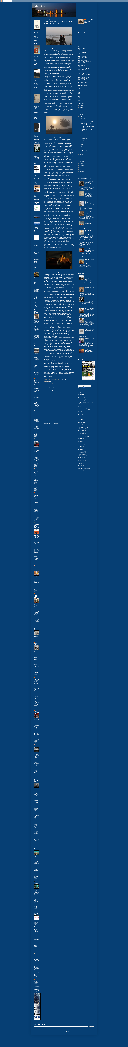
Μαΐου (82, 144)
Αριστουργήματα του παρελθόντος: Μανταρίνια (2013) (89, 182)
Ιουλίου (82, 140)
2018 (79, 96)
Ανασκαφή (36, 270)
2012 (81, 167)
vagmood (36, 883)
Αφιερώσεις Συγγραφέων (36, 232)
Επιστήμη (81, 416)
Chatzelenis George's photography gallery (36, 568)
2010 (81, 171)
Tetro (82, 70)
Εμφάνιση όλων (37, 986)
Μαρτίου (82, 148)
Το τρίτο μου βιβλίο (89, 221)
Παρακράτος (81, 443)
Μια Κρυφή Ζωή (84, 56)
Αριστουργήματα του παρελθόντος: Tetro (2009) (89, 299)
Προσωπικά (81, 454)
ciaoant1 (35, 494)
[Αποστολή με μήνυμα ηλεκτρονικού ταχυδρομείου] (45, 381)
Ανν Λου (35, 981)
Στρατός (81, 458)
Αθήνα (80, 392)
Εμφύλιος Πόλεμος (84, 51)
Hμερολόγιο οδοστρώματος (36, 414)
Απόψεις (81, 400)
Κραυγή (35, 921)
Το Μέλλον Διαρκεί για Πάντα (86, 68)
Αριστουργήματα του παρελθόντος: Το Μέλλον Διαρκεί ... (87, 127)
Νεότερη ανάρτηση (47, 420)
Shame (82, 66)
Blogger (67, 1031)
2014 (81, 163)
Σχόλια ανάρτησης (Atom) (54, 423)
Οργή (80, 439)
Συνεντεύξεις (81, 460)
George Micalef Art (36, 712)
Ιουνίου (82, 142)
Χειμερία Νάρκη (84, 62)
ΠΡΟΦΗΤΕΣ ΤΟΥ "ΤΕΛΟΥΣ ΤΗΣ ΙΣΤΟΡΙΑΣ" (36, 684)
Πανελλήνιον (83, 49)
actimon (35, 346)
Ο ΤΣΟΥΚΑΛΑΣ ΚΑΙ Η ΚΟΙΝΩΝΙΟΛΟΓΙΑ (36, 387)
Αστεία (80, 404)
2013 (81, 165)
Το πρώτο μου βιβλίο (89, 191)
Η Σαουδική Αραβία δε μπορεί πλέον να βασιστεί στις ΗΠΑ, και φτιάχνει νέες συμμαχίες (36, 499)
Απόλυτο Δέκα (49, 383)
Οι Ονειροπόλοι (84, 78)
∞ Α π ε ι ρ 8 (36, 954)
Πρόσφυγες (81, 452)
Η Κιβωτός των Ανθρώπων (86, 61)
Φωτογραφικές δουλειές (84, 468)
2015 (79, 100)
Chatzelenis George (90, 19)
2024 (79, 88)
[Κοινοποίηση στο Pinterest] (50, 381)
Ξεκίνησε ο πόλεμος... (89, 349)
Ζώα (80, 419)
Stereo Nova (36, 629)
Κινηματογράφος (82, 427)
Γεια (35, 982)
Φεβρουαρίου (83, 150)
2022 (79, 91)
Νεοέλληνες (81, 433)
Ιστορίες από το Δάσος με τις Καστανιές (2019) (86, 124)
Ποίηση (80, 446)
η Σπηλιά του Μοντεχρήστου (36, 382)
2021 (79, 92)
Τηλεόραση (81, 466)
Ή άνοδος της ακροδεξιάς (87, 202)
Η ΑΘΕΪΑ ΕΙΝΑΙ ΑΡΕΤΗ (36, 596)
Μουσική (81, 432)
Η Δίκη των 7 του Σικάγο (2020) (87, 121)
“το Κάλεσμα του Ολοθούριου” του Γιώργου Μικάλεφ (36, 722)
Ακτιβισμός (81, 395)
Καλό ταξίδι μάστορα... (89, 211)
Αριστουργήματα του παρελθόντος (59, 383)
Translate (87, 387)
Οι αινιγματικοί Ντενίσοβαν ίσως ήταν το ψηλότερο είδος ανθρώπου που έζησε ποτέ (36, 282)
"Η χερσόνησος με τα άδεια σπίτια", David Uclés (36, 654)
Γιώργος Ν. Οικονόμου (36, 680)
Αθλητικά (81, 394)
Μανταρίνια (83, 65)
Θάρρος (80, 420)
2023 (79, 89)
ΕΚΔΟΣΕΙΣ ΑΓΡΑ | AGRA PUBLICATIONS (36, 526)
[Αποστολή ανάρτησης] (65, 379)
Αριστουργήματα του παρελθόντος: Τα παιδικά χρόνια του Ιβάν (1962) (89, 277)
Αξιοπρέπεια (81, 397)
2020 (79, 93)
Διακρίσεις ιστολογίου (83, 409)
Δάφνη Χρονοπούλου (36, 312)
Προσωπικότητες (82, 455)
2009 (81, 173)
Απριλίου (83, 146)
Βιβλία (80, 406)
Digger (82, 54)
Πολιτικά (81, 449)
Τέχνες (80, 465)
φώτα (35, 746)
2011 (81, 169)
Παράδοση (81, 441)
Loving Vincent (84, 60)
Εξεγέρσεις (81, 412)
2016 (79, 99)
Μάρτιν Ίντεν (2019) (84, 119)
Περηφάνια (81, 444)
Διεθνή (80, 411)
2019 (79, 95)
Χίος (80, 470)
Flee (81, 53)
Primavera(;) (83, 48)
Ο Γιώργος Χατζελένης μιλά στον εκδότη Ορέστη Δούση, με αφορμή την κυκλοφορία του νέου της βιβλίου (89, 262)
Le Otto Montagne (84, 52)
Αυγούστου (83, 138)
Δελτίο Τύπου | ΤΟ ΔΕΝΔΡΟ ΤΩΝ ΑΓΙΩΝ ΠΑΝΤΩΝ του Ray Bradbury (36, 537)
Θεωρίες (81, 424)
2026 (81, 105)
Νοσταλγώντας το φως (85, 69)
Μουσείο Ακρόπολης (83, 430)
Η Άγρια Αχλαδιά (84, 57)
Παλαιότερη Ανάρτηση (69, 420)
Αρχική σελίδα (58, 420)
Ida (81, 64)
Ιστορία (80, 425)
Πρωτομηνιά (81, 457)
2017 (79, 97)
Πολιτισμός (81, 451)
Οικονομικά (81, 438)
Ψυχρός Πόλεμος (84, 58)
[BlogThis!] (46, 381)
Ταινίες (80, 462)
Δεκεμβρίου (83, 118)
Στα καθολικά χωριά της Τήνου (85, 239)
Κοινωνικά (81, 428)
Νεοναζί (81, 435)
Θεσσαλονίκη (82, 422)
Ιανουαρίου (83, 151)
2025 (81, 107)
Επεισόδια (81, 414)
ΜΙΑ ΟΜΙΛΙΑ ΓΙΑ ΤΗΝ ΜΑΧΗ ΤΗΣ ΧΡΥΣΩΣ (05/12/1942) (36, 356)
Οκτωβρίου (83, 134)
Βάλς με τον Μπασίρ (85, 71)
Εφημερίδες (81, 417)
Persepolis (82, 73)
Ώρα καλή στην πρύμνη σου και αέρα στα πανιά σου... (89, 309)
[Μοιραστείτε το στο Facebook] (48, 381)
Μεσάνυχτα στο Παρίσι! (89, 329)
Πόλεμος (81, 447)
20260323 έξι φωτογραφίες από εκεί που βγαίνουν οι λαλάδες (36, 755)
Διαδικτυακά (81, 408)
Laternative (39, 5)
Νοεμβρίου (83, 132)
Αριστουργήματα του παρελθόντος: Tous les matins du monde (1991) (89, 249)
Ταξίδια (80, 463)
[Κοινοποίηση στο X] (47, 381)
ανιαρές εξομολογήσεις (36, 471)
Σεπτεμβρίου (83, 136)
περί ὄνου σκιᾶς (36, 914)
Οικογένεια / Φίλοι (83, 436)
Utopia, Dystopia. (36, 441)
